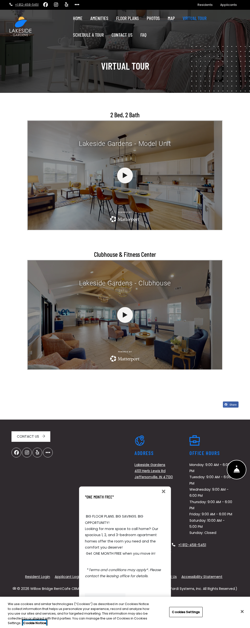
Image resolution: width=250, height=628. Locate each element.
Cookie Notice (34, 623)
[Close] (242, 611)
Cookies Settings (186, 612)
